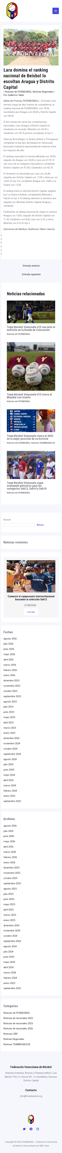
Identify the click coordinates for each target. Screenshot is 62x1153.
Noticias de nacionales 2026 (18, 1028)
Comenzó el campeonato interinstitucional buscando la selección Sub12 (31, 598)
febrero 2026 (10, 670)
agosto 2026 (10, 638)
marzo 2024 (9, 785)
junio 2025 (8, 712)
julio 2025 (8, 706)
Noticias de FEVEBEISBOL (18, 91)
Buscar (7, 519)
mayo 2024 (9, 775)
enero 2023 (9, 795)
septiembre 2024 (12, 754)
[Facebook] (31, 1129)
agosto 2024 (10, 759)
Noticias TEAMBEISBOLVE (43, 443)
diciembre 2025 (11, 680)
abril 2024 (8, 780)
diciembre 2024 (11, 738)
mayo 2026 (9, 654)
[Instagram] (37, 1129)
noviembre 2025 (11, 685)
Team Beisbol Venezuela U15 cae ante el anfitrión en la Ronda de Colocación (31, 328)
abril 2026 (8, 659)
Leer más (31, 612)
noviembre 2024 (11, 743)
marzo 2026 (9, 664)
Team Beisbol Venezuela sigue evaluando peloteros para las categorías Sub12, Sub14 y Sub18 (26, 485)
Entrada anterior (31, 265)
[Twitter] (24, 1129)
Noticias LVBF (10, 1033)
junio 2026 (8, 649)
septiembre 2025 (12, 696)
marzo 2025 (9, 727)
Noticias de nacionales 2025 (18, 1023)
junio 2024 (8, 769)
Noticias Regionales (43, 91)
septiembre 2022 (12, 801)
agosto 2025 (10, 701)
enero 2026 (9, 675)
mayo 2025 (9, 717)
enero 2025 (9, 732)
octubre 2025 (10, 691)
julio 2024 (8, 764)
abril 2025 (8, 722)
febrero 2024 (10, 790)
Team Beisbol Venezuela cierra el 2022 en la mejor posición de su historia (30, 437)
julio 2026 (8, 643)
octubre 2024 (10, 748)
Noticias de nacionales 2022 (18, 1018)
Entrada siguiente (31, 274)
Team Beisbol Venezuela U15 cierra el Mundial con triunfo (29, 396)
